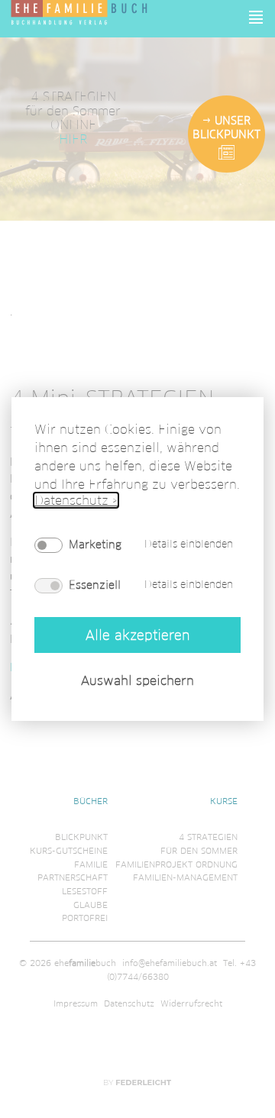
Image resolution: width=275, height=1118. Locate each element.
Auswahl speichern (137, 680)
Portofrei (85, 918)
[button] (256, 17)
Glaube (90, 905)
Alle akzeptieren (137, 634)
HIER (73, 138)
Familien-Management (185, 877)
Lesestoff (85, 891)
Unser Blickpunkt (226, 128)
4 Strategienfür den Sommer (199, 843)
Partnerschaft (72, 877)
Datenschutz (129, 1003)
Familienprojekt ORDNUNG (176, 864)
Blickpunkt (81, 837)
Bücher (90, 801)
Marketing (95, 544)
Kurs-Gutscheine (69, 850)
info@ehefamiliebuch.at (169, 963)
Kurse (224, 801)
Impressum (75, 1003)
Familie (91, 864)
